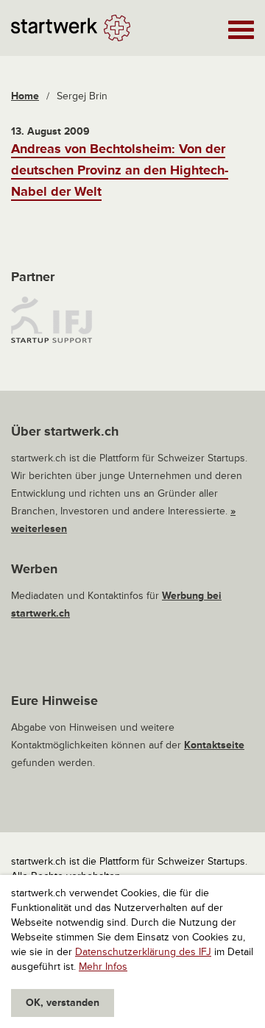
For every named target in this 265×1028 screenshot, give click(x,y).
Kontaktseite (214, 745)
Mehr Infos (103, 966)
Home (25, 96)
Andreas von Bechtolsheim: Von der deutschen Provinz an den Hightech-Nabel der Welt (119, 170)
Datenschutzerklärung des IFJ (143, 952)
